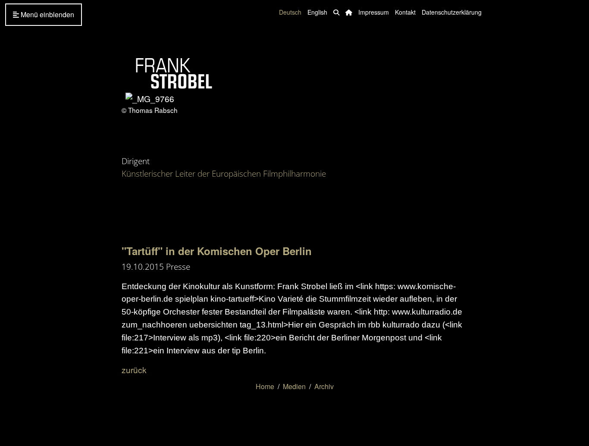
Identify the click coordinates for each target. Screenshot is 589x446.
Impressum (373, 12)
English (317, 12)
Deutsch (290, 12)
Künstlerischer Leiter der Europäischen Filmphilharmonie (224, 173)
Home (265, 386)
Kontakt (405, 12)
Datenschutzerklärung (452, 12)
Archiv (324, 386)
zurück (134, 369)
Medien (294, 386)
